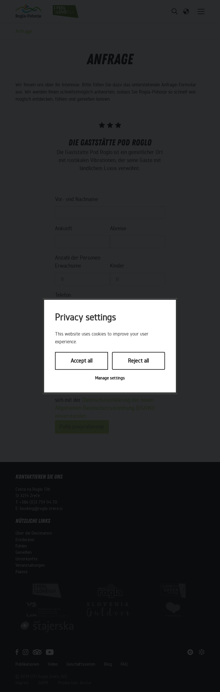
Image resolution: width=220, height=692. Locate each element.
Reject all (138, 361)
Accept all (82, 361)
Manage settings (110, 378)
